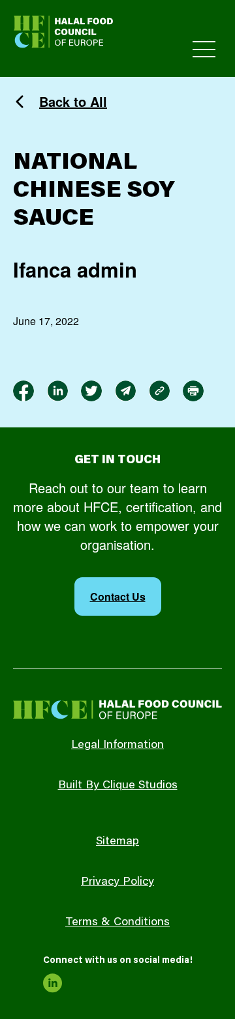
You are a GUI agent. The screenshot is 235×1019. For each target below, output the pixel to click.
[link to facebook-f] (23, 390)
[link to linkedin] (57, 390)
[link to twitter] (91, 390)
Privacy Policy (117, 882)
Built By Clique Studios (118, 786)
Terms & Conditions (117, 922)
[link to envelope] (125, 390)
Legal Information (117, 745)
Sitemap (117, 842)
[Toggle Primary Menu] (204, 49)
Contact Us (118, 596)
